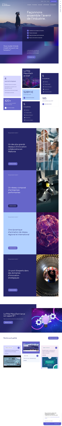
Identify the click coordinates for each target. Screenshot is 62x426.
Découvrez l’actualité (53, 338)
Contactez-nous (31, 57)
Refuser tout (48, 423)
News (45, 1)
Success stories (53, 1)
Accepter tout (56, 423)
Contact (48, 1)
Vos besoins (29, 24)
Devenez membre (12, 163)
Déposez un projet (8, 322)
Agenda (42, 1)
